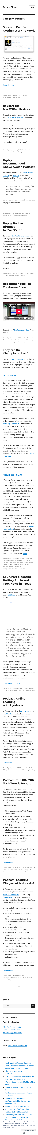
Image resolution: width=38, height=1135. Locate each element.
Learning (26, 768)
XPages (10, 980)
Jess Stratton (8, 714)
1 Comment (29, 342)
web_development (13, 342)
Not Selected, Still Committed (16, 1112)
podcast (14, 97)
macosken (17, 152)
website (16, 175)
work (18, 97)
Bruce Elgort (10, 7)
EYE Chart (11, 595)
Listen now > (8, 763)
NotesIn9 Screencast (11, 424)
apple (16, 215)
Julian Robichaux (12, 475)
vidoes (5, 772)
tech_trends (22, 872)
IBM (24, 560)
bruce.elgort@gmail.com (17, 1045)
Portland (11, 340)
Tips (16, 340)
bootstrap (27, 340)
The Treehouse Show (22, 330)
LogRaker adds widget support (16, 1098)
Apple (27, 273)
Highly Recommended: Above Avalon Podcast (19, 163)
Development (28, 338)
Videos (20, 340)
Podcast (24, 95)
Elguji (25, 553)
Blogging (29, 558)
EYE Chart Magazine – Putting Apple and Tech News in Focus (18, 580)
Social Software (18, 869)
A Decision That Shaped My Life (17, 1106)
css (31, 340)
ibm (28, 564)
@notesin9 (8, 897)
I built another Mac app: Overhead (18, 1063)
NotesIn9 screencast (11, 895)
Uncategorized (7, 152)
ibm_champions (8, 566)
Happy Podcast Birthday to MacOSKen (14, 227)
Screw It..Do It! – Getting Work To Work (19, 29)
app (6, 690)
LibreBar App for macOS (12, 1027)
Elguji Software (17, 560)
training (31, 770)
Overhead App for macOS (12, 1030)
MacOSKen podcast (15, 118)
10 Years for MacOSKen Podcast (17, 107)
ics (15, 566)
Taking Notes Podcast (21, 562)
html (4, 342)
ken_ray (21, 690)
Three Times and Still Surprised (17, 1109)
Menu (32, 7)
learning (26, 770)
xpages (21, 342)
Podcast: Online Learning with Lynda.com (14, 702)
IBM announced (17, 359)
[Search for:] (17, 1006)
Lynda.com (24, 711)
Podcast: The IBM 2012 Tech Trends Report (19, 781)
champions (17, 564)
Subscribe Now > (9, 85)
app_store (15, 690)
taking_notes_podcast (10, 568)
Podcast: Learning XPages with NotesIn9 (18, 881)
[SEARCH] (33, 1006)
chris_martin (7, 97)
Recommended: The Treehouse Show (17, 285)
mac (10, 275)
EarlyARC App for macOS (12, 1033)
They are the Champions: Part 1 (15, 351)
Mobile (5, 869)
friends (24, 564)
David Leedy (9, 375)
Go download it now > (11, 683)
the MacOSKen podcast (20, 236)
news (20, 215)
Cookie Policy (10, 1127)
